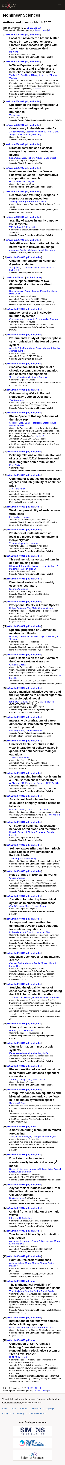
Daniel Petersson (33, 422)
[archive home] (9, 5)
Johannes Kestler (18, 250)
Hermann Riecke (37, 201)
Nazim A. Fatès (16, 1198)
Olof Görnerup (16, 906)
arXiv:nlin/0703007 (15, 191)
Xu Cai (41, 1079)
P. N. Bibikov (15, 465)
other (37, 35)
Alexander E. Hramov (19, 1241)
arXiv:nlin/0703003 (15, 101)
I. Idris (12, 1218)
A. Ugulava (14, 267)
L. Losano (37, 932)
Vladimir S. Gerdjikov (19, 75)
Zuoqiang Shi (16, 858)
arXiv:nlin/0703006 (15, 168)
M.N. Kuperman (26, 1030)
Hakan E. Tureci (17, 809)
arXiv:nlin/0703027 (16, 717)
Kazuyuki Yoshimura (35, 131)
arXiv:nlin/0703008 (15, 217)
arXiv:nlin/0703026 (16, 688)
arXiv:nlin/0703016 (16, 412)
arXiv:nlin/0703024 (16, 626)
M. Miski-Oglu (37, 636)
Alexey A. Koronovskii (42, 1241)
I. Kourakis (34, 543)
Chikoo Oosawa (17, 878)
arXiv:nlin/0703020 (16, 529)
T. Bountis (54, 997)
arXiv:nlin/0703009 (15, 240)
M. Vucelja (14, 517)
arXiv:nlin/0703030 (16, 796)
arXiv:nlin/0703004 (15, 125)
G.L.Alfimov (15, 181)
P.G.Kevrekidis (29, 227)
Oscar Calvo (35, 348)
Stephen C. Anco (17, 1103)
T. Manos (13, 997)
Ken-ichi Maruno (34, 730)
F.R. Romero (27, 783)
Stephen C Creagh (18, 589)
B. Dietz (13, 636)
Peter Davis (52, 131)
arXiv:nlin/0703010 (16, 257)
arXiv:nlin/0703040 (16, 1066)
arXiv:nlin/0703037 (16, 984)
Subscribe (36, 1408)
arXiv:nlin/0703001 (15, 35)
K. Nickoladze (44, 267)
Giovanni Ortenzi (17, 664)
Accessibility (18, 1413)
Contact (24, 1408)
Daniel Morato (41, 963)
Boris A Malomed (34, 1327)
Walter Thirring (50, 319)
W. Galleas (14, 115)
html (32, 35)
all (49, 30)
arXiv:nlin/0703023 (16, 601)
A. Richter (50, 636)
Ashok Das (25, 932)
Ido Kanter (50, 250)
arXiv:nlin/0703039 (16, 1043)
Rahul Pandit (47, 1291)
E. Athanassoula (40, 997)
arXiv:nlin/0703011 (16, 277)
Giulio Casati (50, 158)
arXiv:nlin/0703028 (16, 741)
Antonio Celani (16, 1263)
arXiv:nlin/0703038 (16, 1023)
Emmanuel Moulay (18, 701)
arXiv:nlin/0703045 (16, 1208)
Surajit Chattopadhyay (20, 1136)
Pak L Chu (49, 1327)
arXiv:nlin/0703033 (16, 871)
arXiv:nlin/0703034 (16, 896)
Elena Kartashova (18, 1053)
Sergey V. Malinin (18, 377)
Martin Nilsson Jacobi (35, 906)
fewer (37, 30)
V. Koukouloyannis (18, 543)
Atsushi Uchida (16, 131)
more (44, 30)
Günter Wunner (46, 608)
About (4, 1408)
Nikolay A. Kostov (39, 75)
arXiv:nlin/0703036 (16, 953)
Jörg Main (32, 608)
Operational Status (37, 1413)
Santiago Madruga (18, 201)
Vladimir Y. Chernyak (38, 377)
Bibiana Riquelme (36, 832)
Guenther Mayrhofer (38, 1053)
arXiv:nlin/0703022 (16, 579)
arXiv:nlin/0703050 (16, 1340)
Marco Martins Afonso (36, 1263)
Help (14, 1408)
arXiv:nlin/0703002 (15, 61)
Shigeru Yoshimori (18, 134)
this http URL (40, 89)
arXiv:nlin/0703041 (16, 1089)
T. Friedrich (24, 636)
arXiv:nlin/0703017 (16, 451)
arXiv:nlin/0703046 (16, 1231)
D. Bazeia (14, 932)
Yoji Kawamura (16, 400)
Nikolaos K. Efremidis (19, 566)
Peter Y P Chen (17, 1327)
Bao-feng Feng (16, 730)
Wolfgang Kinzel (36, 250)
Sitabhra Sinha (32, 1291)
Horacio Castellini (18, 832)
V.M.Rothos (15, 227)
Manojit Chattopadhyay (44, 1136)
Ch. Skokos (25, 997)
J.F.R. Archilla (52, 783)
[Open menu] (59, 5)
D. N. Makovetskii (18, 1357)
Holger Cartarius (17, 608)
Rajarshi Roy (35, 134)
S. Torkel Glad (16, 422)
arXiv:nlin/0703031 (16, 822)
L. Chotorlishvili (29, 267)
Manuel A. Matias (48, 291)
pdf (26, 35)
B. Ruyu (13, 1030)
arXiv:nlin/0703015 (16, 390)
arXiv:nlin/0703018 (16, 475)
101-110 (37, 28)
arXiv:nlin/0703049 (16, 1317)
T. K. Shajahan (16, 1291)
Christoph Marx (17, 319)
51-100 (30, 28)
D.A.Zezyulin (28, 181)
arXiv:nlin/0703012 (16, 309)
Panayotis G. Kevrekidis (41, 1169)
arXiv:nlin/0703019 (16, 507)
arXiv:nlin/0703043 (16, 1154)
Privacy (5, 1413)
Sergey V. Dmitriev (18, 1169)
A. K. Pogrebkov (17, 488)
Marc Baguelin (46, 701)
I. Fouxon (25, 517)
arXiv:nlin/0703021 (16, 556)
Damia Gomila (16, 291)
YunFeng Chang (17, 1079)
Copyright (50, 1408)
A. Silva (46, 932)
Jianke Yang (23, 757)
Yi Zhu (12, 757)
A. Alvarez (14, 783)
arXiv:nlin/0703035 (16, 919)
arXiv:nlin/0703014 (16, 363)
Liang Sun (32, 1079)
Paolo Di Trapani (28, 568)
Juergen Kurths (17, 350)
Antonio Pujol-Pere (18, 348)
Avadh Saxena (23, 1171)
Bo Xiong (13, 51)
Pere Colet (14, 293)
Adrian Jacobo (32, 291)
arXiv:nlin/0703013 (16, 334)
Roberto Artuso (34, 158)
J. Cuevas (39, 783)
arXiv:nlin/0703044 (16, 1184)
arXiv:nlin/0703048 (16, 1281)
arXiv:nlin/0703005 (15, 144)
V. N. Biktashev (24, 1218)
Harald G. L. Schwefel (37, 809)
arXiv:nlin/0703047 (16, 1256)
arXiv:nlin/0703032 (16, 845)
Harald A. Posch (34, 319)
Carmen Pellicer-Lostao (21, 963)
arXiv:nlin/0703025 (16, 654)
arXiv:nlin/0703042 (16, 1126)
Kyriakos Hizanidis (41, 566)
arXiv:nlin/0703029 (16, 773)
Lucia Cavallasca (17, 158)
